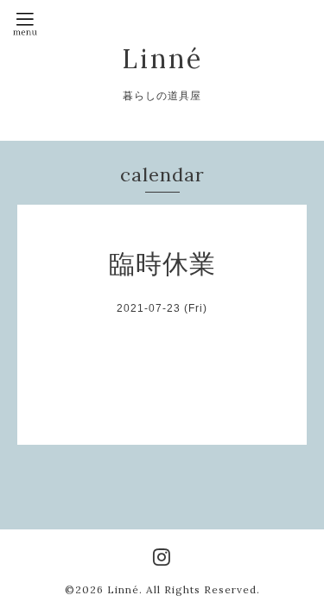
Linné (162, 58)
